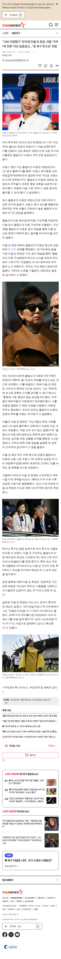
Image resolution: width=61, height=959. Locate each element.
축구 (8, 623)
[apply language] (20, 15)
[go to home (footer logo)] (13, 891)
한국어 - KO (15, 926)
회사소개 (5, 898)
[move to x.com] (11, 934)
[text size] (57, 65)
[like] (40, 65)
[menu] (56, 24)
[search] (51, 24)
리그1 (11, 249)
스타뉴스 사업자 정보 (9, 914)
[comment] (45, 65)
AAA (18, 909)
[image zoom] (55, 126)
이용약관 (5, 901)
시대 (3, 909)
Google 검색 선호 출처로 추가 (15, 60)
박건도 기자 (7, 55)
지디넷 (53, 906)
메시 (28, 610)
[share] (51, 65)
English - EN (16, 14)
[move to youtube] (17, 934)
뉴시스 (38, 906)
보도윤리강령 (29, 901)
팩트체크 (19, 901)
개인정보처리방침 (16, 898)
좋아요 (33, 755)
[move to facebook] (4, 934)
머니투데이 (23, 906)
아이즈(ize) (27, 909)
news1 (45, 906)
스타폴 (35, 909)
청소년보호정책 (30, 898)
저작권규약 (50, 898)
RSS (12, 901)
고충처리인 (40, 898)
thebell (11, 909)
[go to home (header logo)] (14, 25)
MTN (31, 906)
